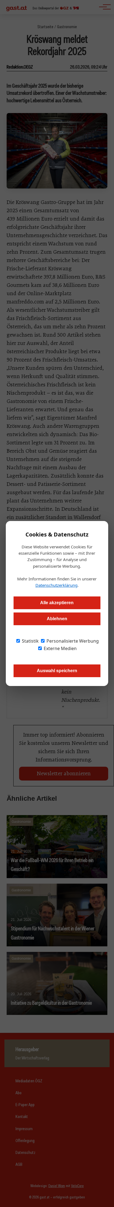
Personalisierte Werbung (72, 641)
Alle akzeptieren (57, 602)
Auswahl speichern (57, 670)
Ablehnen (57, 618)
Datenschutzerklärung (56, 585)
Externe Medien (60, 648)
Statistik (30, 641)
